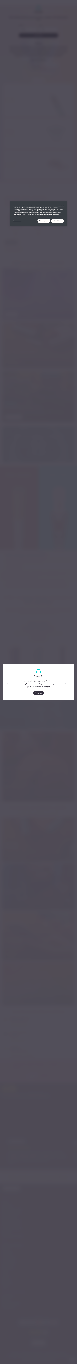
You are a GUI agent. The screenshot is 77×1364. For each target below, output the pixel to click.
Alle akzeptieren (44, 221)
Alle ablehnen (57, 221)
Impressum (16, 215)
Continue (38, 693)
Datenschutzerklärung (46, 214)
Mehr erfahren (17, 221)
